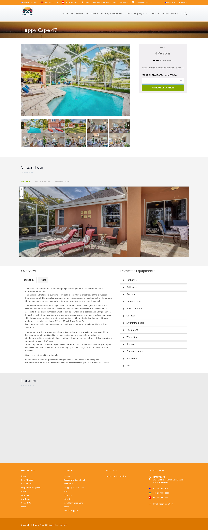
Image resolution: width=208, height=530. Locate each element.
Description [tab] (29, 280)
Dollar (182, 2)
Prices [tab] (43, 280)
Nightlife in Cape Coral (73, 503)
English (170, 2)
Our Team (151, 13)
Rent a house (77, 13)
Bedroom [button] (131, 294)
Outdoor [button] (130, 315)
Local (23, 491)
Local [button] (127, 13)
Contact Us (163, 13)
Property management (111, 13)
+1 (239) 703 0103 (30, 2)
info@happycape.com (144, 2)
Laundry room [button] (133, 301)
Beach (66, 506)
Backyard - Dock (62, 181)
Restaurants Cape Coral (74, 480)
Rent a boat (26, 483)
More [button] (174, 13)
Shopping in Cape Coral (74, 487)
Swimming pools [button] (135, 322)
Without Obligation (163, 87)
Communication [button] (134, 351)
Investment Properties (116, 476)
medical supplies (71, 510)
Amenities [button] (131, 358)
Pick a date (181, 80)
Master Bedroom (42, 181)
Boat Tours (68, 483)
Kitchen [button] (130, 344)
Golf (65, 491)
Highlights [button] (132, 280)
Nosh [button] (129, 365)
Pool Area (25, 181)
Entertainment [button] (134, 308)
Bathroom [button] (131, 287)
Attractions (68, 499)
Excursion (68, 495)
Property (25, 495)
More (23, 506)
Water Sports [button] (133, 337)
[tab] (153, 280)
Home (65, 13)
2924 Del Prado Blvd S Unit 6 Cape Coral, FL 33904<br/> (106, 2)
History (67, 476)
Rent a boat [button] (91, 13)
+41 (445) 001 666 (71, 2)
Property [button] (138, 13)
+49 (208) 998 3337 (50, 2)
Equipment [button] (132, 329)
